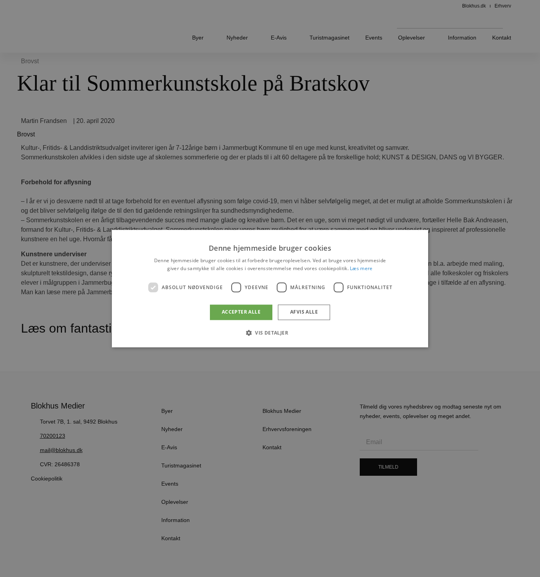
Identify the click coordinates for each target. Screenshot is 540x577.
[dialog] (270, 288)
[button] (270, 332)
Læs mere (361, 268)
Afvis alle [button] (304, 312)
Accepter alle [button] (241, 312)
